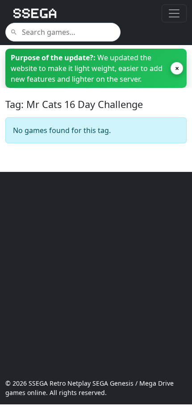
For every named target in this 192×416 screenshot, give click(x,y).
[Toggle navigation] (174, 13)
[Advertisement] (96, 275)
